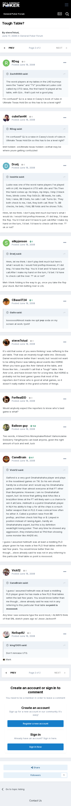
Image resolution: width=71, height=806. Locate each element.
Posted (23, 64)
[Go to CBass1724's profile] (6, 301)
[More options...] (64, 63)
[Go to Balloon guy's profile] (6, 427)
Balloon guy (20, 425)
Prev (11, 48)
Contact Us (35, 800)
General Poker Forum (31, 35)
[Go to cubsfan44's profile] (6, 118)
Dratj (15, 164)
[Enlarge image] (4, 659)
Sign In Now (35, 746)
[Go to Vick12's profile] (6, 572)
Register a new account (35, 723)
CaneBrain (19, 457)
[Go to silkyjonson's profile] (6, 242)
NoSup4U (18, 632)
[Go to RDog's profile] (6, 63)
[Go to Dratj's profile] (6, 166)
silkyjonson (19, 241)
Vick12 (16, 570)
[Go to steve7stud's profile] (6, 342)
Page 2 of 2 (35, 48)
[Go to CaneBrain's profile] (6, 459)
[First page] (4, 48)
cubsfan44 (19, 116)
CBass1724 (19, 300)
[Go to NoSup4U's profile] (6, 634)
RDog (15, 61)
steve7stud (12, 32)
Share (36, 767)
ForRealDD (19, 397)
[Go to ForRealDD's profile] (6, 399)
